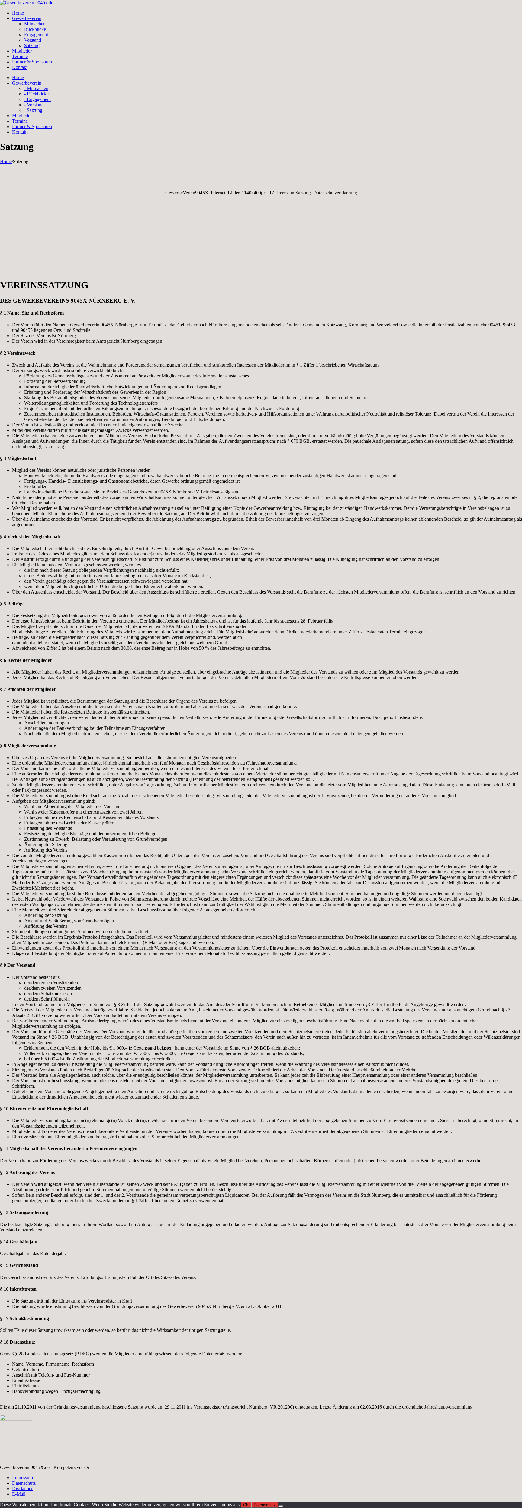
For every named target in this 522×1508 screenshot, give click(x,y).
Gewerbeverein (26, 18)
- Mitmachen (36, 88)
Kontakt (19, 67)
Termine (20, 56)
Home (18, 12)
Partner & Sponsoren (32, 61)
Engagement (36, 34)
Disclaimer (22, 1488)
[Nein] (280, 1506)
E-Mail (18, 1494)
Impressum (22, 1477)
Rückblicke (35, 29)
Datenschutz (24, 1483)
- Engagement (37, 99)
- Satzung (33, 110)
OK (246, 1505)
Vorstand (32, 40)
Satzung (32, 45)
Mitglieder (22, 50)
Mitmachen (35, 23)
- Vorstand (34, 104)
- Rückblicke (36, 93)
